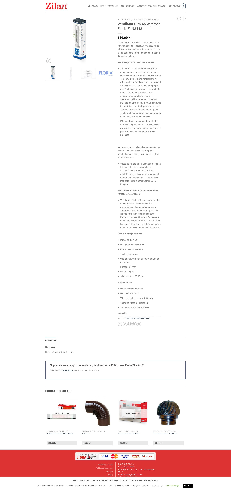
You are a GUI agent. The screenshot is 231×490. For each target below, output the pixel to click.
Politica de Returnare (104, 468)
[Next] (108, 40)
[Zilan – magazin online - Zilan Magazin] (64, 6)
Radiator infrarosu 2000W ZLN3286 (60, 434)
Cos (122, 6)
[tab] (50, 340)
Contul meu (113, 6)
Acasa (95, 6)
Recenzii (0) (50, 340)
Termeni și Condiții (105, 465)
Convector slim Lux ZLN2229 (128, 434)
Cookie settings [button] (172, 485)
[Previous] (50, 40)
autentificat (67, 370)
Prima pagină (124, 20)
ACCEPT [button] (187, 486)
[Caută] (89, 6)
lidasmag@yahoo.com (133, 474)
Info (102, 6)
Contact (130, 6)
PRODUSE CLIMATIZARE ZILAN (146, 20)
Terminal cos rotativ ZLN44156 (165, 434)
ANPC (110, 475)
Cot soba (85, 434)
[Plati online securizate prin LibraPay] (115, 456)
